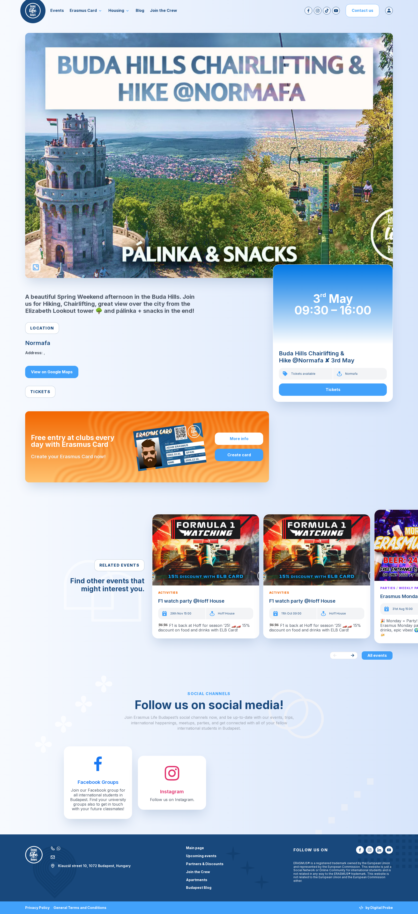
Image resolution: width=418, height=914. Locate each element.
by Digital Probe (379, 908)
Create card (239, 454)
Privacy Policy (37, 908)
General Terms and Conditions (79, 908)
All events (377, 655)
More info (239, 438)
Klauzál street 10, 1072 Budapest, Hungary (94, 866)
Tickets (333, 389)
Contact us (362, 10)
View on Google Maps (52, 371)
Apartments (196, 880)
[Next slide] (352, 655)
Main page (195, 848)
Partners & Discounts (205, 864)
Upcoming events (201, 856)
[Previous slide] (335, 655)
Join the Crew (198, 872)
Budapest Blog (198, 888)
